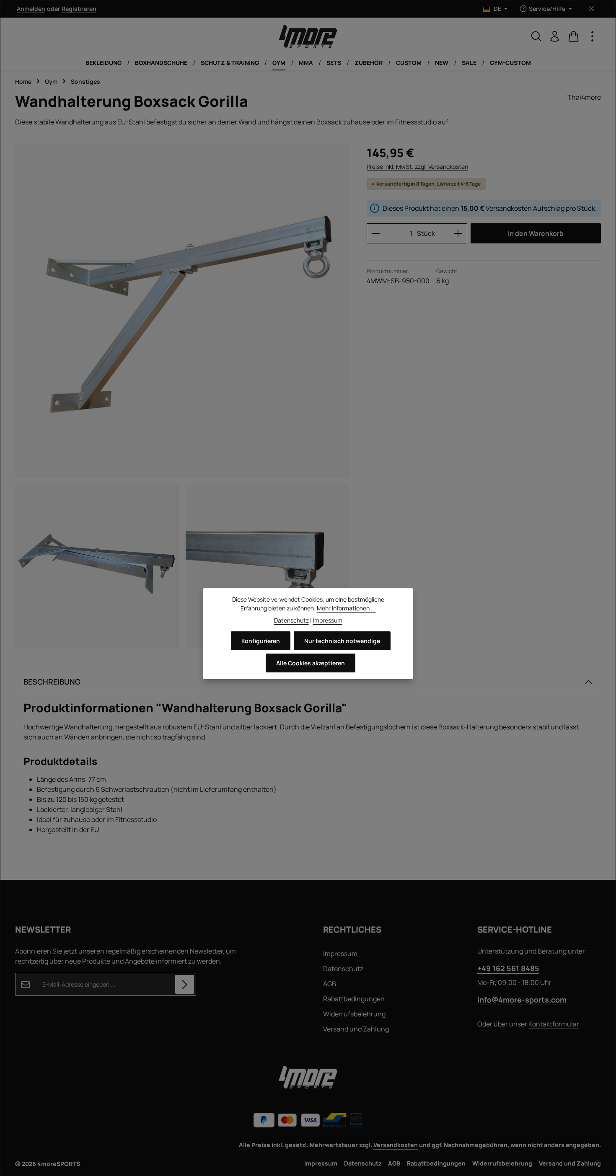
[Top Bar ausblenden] (591, 9)
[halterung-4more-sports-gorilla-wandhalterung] (267, 567)
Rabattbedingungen (354, 998)
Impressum (340, 953)
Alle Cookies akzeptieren (310, 663)
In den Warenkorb (536, 233)
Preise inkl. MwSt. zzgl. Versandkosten (417, 167)
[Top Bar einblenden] (592, 36)
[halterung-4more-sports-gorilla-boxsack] (182, 311)
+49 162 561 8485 (508, 968)
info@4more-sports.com (522, 1000)
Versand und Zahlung (356, 1029)
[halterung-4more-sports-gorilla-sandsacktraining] (97, 567)
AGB (329, 983)
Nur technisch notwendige (342, 641)
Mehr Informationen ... (346, 608)
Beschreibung (51, 682)
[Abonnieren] (184, 984)
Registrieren (79, 9)
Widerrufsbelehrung (354, 1013)
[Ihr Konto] (554, 36)
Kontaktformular (553, 1024)
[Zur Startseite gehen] (308, 36)
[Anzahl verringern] (376, 233)
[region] (182, 396)
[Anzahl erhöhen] (458, 233)
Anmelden (31, 9)
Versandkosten (395, 1145)
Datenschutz (343, 968)
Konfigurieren (260, 641)
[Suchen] (536, 36)
